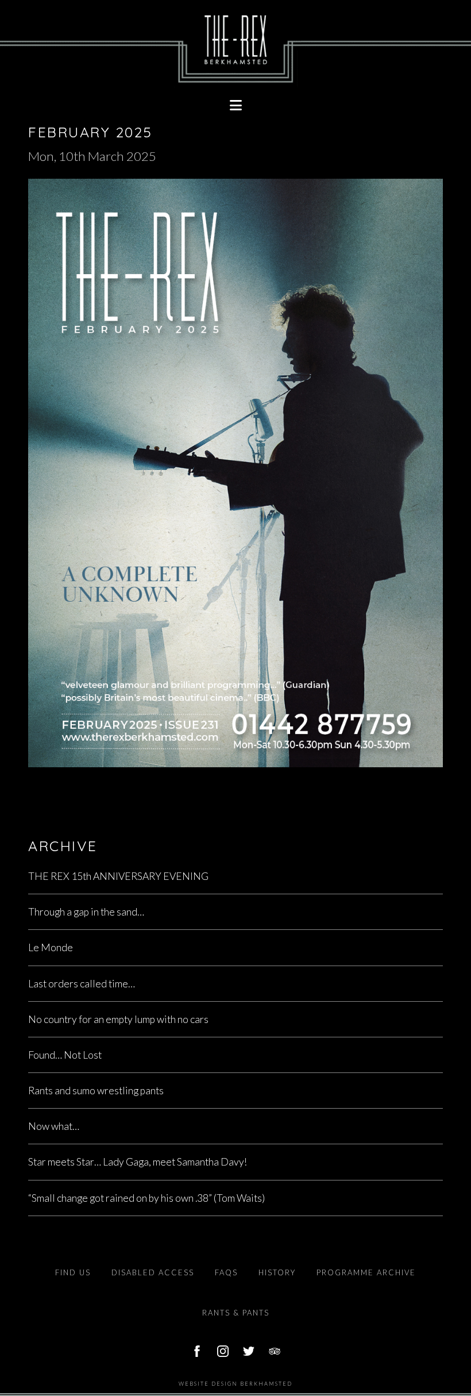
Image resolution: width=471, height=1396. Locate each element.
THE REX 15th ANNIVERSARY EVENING (118, 876)
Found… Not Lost (65, 1055)
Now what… (53, 1126)
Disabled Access (152, 1272)
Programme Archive (366, 1272)
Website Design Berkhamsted (235, 1383)
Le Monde (50, 947)
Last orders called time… (81, 984)
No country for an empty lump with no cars (118, 1019)
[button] (235, 105)
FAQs (226, 1272)
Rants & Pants (235, 1312)
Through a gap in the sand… (86, 912)
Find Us (73, 1272)
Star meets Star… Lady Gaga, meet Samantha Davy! (137, 1162)
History (277, 1272)
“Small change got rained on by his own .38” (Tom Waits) (146, 1198)
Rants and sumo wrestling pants (96, 1091)
